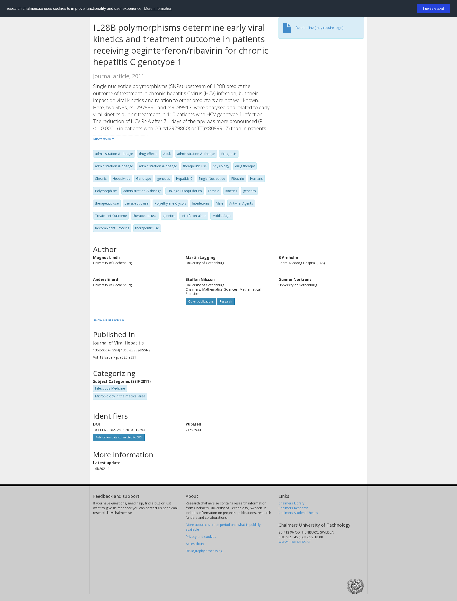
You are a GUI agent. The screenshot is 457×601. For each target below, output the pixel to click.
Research (226, 301)
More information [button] (158, 8)
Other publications (201, 301)
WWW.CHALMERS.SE (294, 541)
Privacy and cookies (201, 536)
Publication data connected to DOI (119, 437)
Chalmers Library (291, 503)
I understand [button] (433, 8)
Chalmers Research (293, 508)
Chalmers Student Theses (298, 512)
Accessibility (195, 543)
